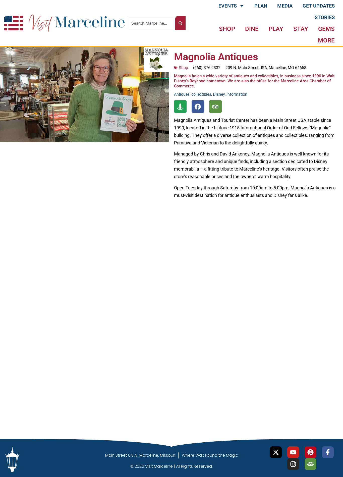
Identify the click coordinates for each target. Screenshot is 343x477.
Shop (227, 28)
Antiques (182, 94)
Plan (260, 6)
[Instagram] (293, 464)
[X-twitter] (276, 452)
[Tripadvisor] (215, 106)
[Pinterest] (310, 452)
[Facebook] (198, 106)
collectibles (201, 94)
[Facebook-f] (328, 452)
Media (285, 6)
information (236, 94)
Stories (325, 17)
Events (227, 6)
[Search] (180, 23)
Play (276, 28)
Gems (326, 28)
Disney (219, 94)
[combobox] (150, 23)
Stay (300, 28)
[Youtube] (293, 452)
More (326, 40)
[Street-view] (180, 106)
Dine (252, 28)
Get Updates (319, 6)
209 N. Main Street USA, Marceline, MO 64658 (265, 67)
